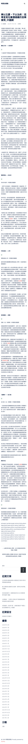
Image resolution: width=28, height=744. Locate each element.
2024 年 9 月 (5, 686)
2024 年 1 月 (5, 707)
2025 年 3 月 (5, 670)
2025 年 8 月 (5, 656)
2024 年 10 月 (6, 683)
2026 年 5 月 (5, 633)
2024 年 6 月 (5, 694)
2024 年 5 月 (5, 696)
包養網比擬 (5, 360)
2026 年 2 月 (5, 641)
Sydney (3, 741)
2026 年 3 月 (5, 638)
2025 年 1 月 (5, 675)
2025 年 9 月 (5, 654)
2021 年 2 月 (5, 718)
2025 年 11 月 (5, 649)
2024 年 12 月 (6, 678)
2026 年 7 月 (5, 627)
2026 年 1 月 (5, 643)
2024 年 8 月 (5, 688)
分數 (3, 726)
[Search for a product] (24, 3)
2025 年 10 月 (6, 651)
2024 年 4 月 (5, 699)
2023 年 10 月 (6, 712)
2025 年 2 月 (5, 672)
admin (4, 23)
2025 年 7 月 (5, 659)
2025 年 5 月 (5, 664)
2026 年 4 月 (5, 635)
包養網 (11, 218)
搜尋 (3, 565)
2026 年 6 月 (5, 630)
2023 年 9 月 (5, 715)
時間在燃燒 (4, 3)
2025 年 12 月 (6, 646)
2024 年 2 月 (5, 704)
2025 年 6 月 (5, 662)
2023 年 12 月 (6, 710)
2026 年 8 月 (5, 625)
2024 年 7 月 (5, 691)
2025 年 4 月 (5, 667)
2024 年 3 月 (5, 702)
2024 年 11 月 (5, 680)
